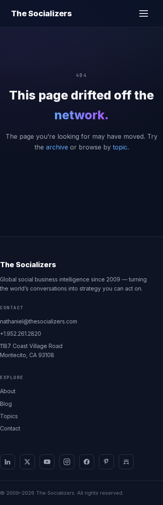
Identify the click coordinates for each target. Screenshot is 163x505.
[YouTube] (47, 461)
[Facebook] (86, 461)
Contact (10, 428)
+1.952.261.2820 (20, 333)
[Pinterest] (106, 461)
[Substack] (126, 461)
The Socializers (41, 13)
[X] (27, 461)
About (7, 391)
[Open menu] (143, 13)
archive (57, 147)
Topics (9, 416)
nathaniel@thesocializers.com (38, 321)
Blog (6, 403)
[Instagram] (66, 461)
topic (120, 147)
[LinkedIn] (7, 461)
